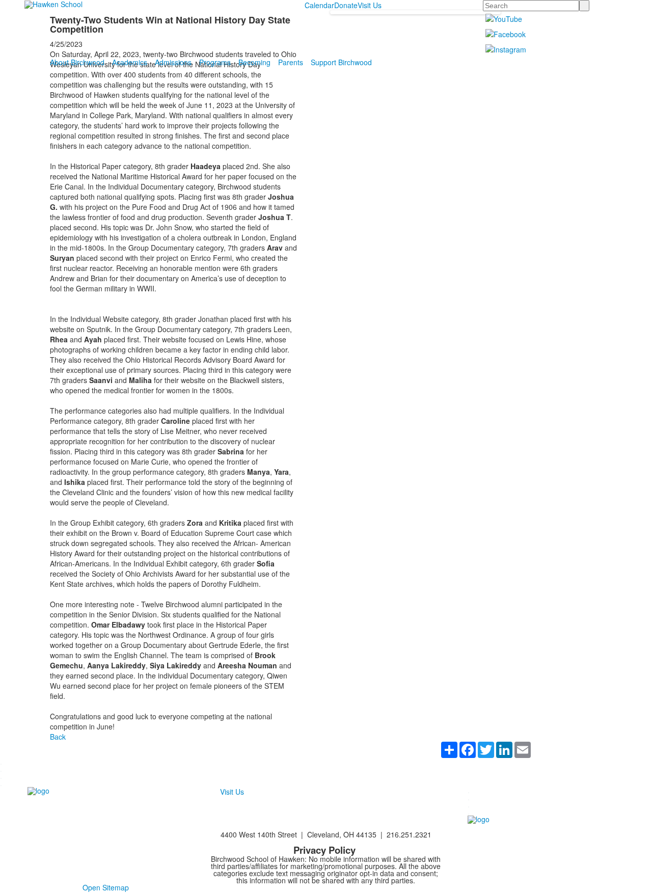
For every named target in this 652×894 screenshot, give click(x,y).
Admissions (173, 62)
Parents (290, 62)
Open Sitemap (106, 887)
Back (58, 737)
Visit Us (370, 5)
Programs (215, 62)
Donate (346, 5)
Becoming (254, 62)
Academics (129, 62)
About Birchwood (77, 62)
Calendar (319, 5)
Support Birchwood (341, 62)
